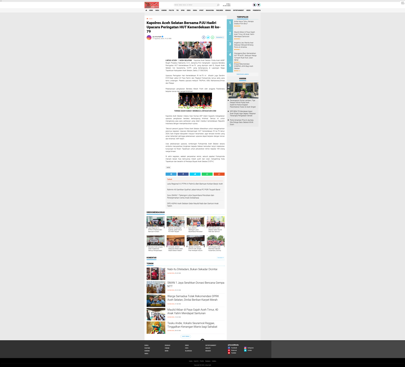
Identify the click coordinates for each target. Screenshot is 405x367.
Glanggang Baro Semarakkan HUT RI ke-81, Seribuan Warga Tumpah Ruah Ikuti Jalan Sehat (245, 56)
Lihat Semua (185, 336)
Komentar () (220, 37)
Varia (190, 361)
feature (147, 348)
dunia (195, 10)
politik (171, 10)
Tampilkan (220, 257)
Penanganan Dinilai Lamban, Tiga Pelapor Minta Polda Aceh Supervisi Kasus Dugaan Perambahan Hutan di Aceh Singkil (243, 103)
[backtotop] (202, 341)
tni (177, 10)
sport (201, 10)
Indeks (214, 361)
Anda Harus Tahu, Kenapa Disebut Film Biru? (244, 22)
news (151, 10)
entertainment (238, 10)
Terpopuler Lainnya (242, 74)
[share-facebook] (203, 37)
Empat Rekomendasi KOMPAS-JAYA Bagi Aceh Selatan (243, 66)
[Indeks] (254, 5)
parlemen (219, 10)
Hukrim (196, 361)
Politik (202, 361)
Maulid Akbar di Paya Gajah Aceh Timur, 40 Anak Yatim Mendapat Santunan (192, 311)
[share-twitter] (208, 37)
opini (182, 10)
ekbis (189, 10)
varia (157, 10)
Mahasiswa (210, 10)
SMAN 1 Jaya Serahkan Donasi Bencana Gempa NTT (195, 284)
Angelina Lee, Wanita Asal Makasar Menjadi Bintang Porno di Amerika (243, 45)
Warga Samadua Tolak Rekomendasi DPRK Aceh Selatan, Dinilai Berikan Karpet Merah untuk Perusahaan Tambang (193, 300)
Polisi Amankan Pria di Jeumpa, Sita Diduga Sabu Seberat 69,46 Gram (242, 122)
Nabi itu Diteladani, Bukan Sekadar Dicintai (192, 269)
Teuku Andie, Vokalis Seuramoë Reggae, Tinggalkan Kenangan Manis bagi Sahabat (192, 325)
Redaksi (207, 361)
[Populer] (258, 5)
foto (186, 348)
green (248, 10)
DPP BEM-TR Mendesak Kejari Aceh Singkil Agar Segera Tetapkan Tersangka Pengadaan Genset (243, 113)
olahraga (188, 351)
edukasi (228, 10)
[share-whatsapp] (212, 37)
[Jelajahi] (402, 3)
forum (167, 348)
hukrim (164, 10)
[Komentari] (219, 174)
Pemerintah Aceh (259, 10)
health (207, 348)
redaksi (208, 351)
